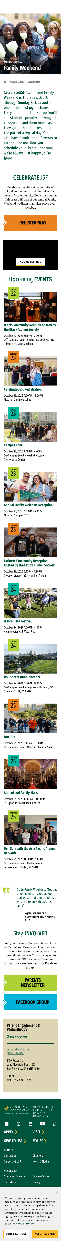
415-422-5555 (40, 1116)
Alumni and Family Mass (21, 792)
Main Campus (19, 1036)
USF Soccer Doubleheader (22, 677)
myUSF (38, 1141)
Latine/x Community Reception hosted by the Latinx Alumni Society (29, 563)
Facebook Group (32, 1002)
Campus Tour (13, 445)
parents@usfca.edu (18, 1049)
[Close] (57, 1192)
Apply (8, 1132)
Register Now (32, 223)
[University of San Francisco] (16, 1110)
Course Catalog (41, 1176)
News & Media (41, 1161)
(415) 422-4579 (15, 1053)
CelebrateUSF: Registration (23, 389)
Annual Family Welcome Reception (28, 505)
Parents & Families (17, 82)
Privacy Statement (24, 1223)
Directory (38, 1156)
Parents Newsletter (33, 982)
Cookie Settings (30, 261)
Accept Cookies (45, 1234)
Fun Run (9, 737)
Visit (36, 1132)
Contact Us (10, 1156)
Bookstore (10, 1182)
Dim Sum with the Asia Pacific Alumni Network (30, 850)
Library (36, 1182)
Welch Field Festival (18, 621)
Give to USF (13, 1141)
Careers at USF (12, 1161)
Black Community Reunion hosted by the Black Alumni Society (30, 327)
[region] (30, 1214)
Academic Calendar (15, 1176)
